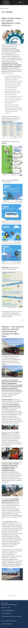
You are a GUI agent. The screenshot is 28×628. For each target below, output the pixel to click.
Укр (18, 2)
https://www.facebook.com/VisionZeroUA (11, 616)
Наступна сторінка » (12, 595)
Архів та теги (4, 603)
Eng (23, 2)
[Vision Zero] (6, 2)
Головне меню (26, 1)
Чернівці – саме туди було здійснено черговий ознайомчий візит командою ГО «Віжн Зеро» (13, 331)
